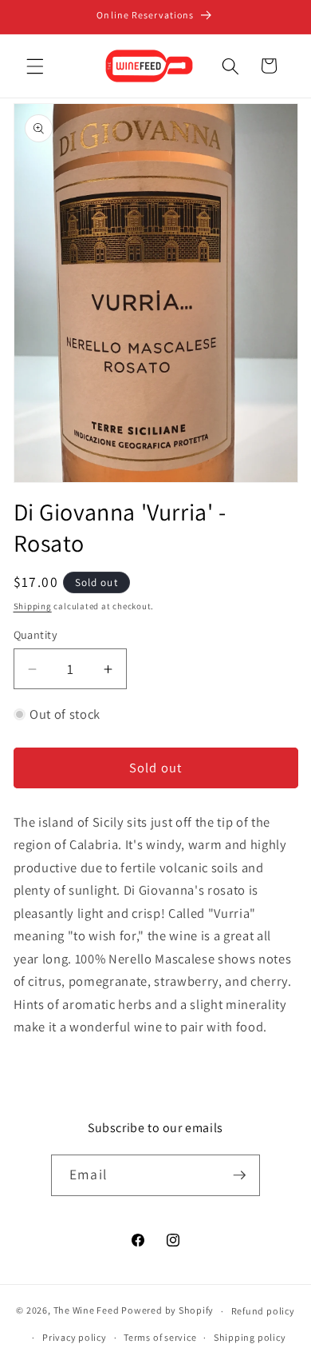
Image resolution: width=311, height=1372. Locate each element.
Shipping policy (250, 1337)
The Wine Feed (86, 1311)
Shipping (33, 606)
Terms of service (160, 1337)
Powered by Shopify (167, 1311)
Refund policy (263, 1311)
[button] (35, 65)
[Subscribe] (239, 1175)
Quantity (36, 634)
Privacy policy (74, 1337)
